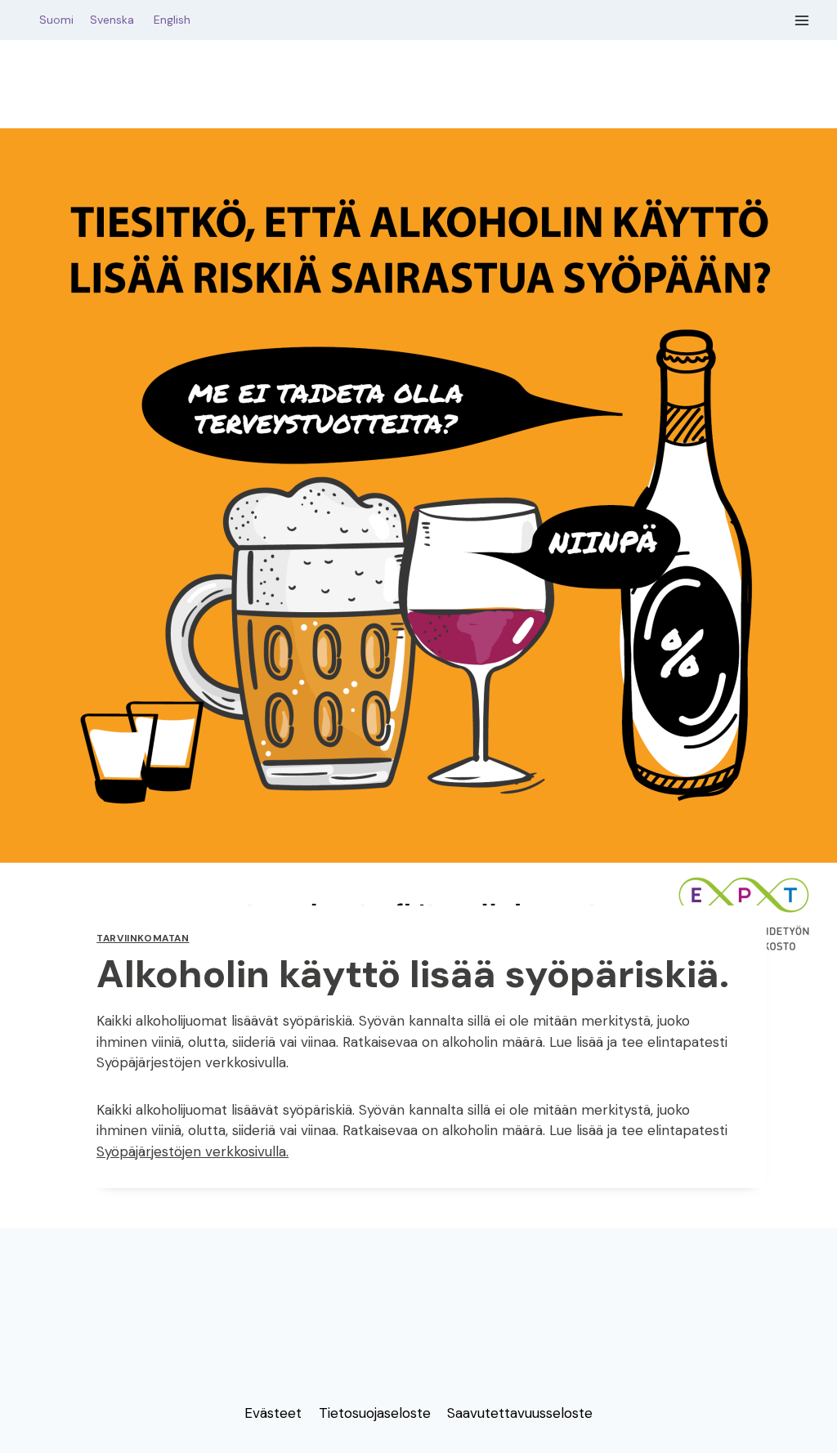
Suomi (53, 19)
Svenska (120, 19)
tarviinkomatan (142, 938)
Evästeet (273, 1413)
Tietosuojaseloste (375, 1413)
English (172, 19)
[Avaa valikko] (802, 20)
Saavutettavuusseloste (520, 1413)
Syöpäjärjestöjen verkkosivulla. (192, 1151)
